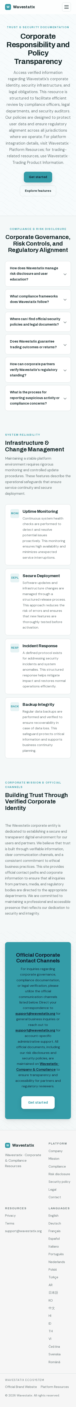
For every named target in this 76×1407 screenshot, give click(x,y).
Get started (38, 177)
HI (50, 1316)
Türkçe (53, 1277)
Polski (53, 1269)
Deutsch (55, 1223)
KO (51, 1300)
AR (51, 1285)
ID (50, 1323)
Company (55, 1151)
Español (54, 1239)
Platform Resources (55, 1387)
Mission (54, 1159)
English (53, 1216)
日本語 (53, 1293)
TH (51, 1331)
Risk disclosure (59, 1174)
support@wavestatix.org (35, 1013)
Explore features (38, 190)
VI (50, 1339)
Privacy (10, 1216)
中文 (52, 1308)
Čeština (54, 1347)
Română (54, 1362)
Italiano (54, 1246)
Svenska (55, 1354)
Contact (55, 1197)
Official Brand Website (21, 1387)
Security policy (59, 1182)
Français (55, 1231)
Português (56, 1254)
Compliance (57, 1166)
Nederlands (57, 1262)
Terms (9, 1223)
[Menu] (66, 7)
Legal (52, 1189)
